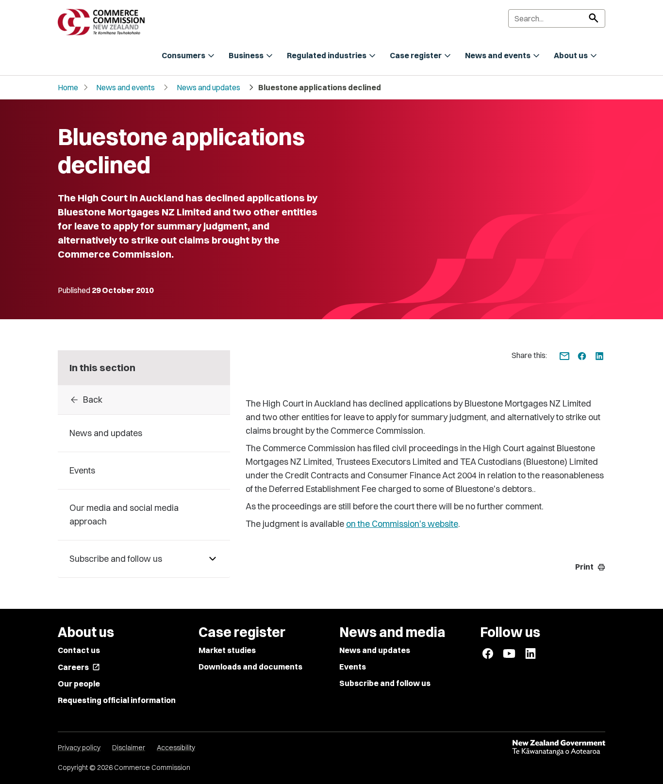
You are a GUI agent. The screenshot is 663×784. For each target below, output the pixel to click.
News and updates (208, 87)
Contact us (79, 650)
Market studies (227, 650)
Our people (79, 683)
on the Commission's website (402, 523)
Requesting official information (117, 700)
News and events (125, 87)
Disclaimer (128, 747)
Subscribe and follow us (385, 683)
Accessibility (176, 747)
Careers (79, 667)
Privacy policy (79, 747)
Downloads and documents (250, 666)
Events (352, 666)
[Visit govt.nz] (558, 747)
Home (68, 87)
